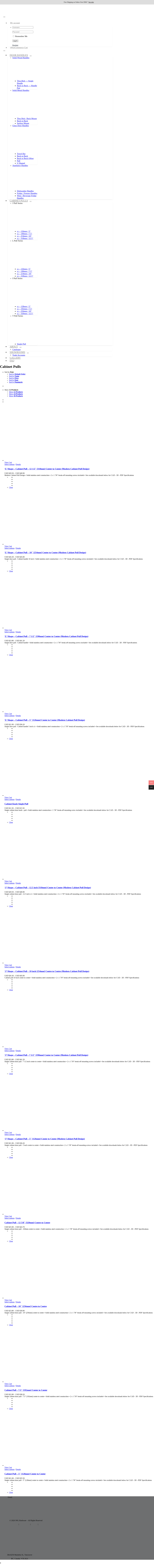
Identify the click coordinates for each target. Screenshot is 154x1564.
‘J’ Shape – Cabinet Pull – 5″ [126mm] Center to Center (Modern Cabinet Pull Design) (45, 1139)
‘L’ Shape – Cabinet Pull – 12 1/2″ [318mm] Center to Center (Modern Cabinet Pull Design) (47, 469)
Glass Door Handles (20, 125)
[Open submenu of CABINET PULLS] (30, 201)
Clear (11, 487)
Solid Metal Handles (20, 90)
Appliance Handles (20, 165)
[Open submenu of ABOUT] (20, 347)
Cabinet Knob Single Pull (16, 804)
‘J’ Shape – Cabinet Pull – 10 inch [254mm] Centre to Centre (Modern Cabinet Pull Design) (47, 971)
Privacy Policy (24, 1524)
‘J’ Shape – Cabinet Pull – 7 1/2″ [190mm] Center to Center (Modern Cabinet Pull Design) (46, 1055)
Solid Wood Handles (20, 58)
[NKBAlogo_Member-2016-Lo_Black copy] (17, 1507)
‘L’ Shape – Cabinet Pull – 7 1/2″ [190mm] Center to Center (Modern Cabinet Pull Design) (46, 636)
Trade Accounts (12, 1524)
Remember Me (21, 36)
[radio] (84, 477)
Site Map (34, 1524)
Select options (9, 464)
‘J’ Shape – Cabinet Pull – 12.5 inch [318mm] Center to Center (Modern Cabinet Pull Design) (48, 887)
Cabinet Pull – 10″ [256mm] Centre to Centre (26, 1306)
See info (91, 2)
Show (16, 392)
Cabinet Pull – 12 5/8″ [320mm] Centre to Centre (27, 1222)
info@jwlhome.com (20, 1497)
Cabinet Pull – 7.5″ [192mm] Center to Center (26, 1390)
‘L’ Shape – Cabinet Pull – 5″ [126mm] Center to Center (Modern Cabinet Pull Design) (45, 720)
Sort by (17, 374)
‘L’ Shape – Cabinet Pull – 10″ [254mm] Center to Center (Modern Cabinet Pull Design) (45, 552)
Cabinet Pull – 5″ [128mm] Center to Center (25, 1474)
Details (18, 464)
